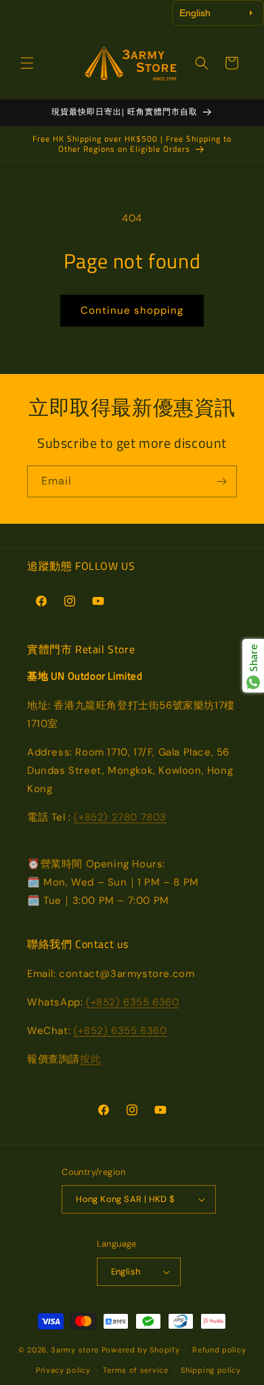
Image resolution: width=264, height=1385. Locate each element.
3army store (75, 1349)
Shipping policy (211, 1370)
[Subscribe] (221, 481)
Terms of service (135, 1370)
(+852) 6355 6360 (132, 1002)
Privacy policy (63, 1370)
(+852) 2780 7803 (120, 817)
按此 (90, 1059)
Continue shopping (132, 310)
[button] (27, 63)
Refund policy (219, 1350)
